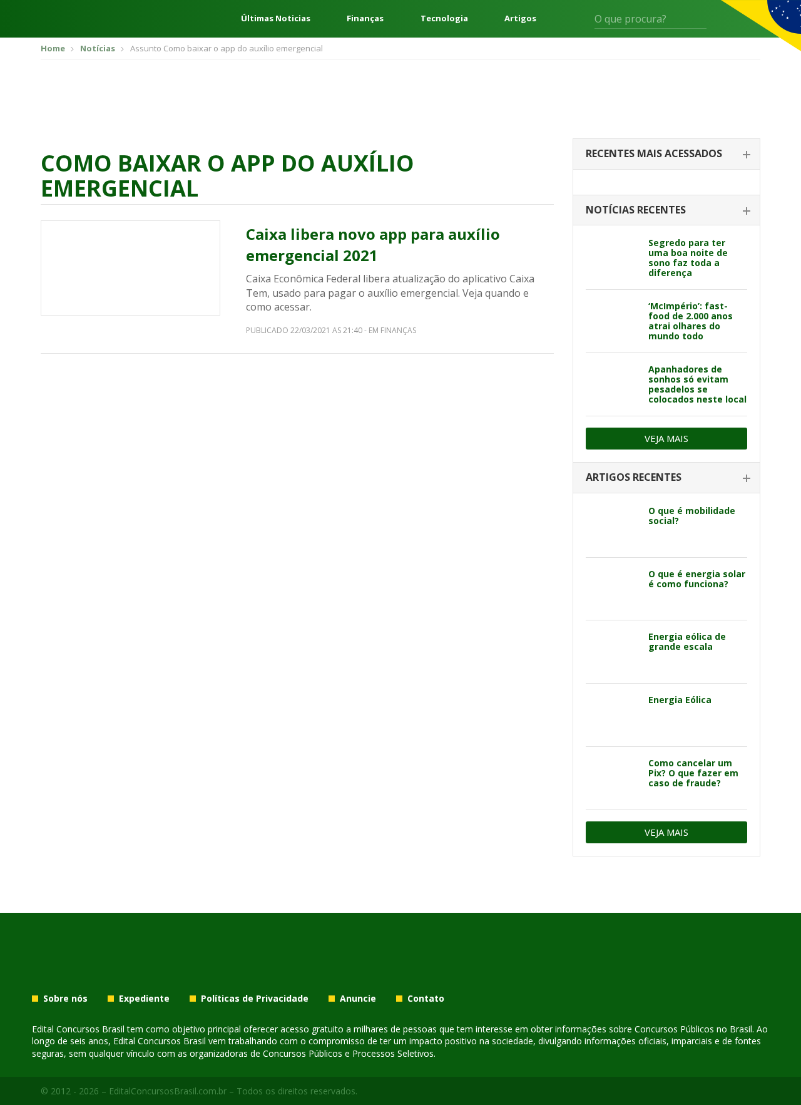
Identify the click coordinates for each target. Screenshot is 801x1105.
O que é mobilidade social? (691, 516)
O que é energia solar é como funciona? (696, 579)
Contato (425, 998)
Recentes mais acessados (654, 153)
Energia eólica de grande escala (687, 641)
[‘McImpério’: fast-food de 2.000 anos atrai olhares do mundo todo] (612, 321)
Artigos (520, 18)
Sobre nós (65, 998)
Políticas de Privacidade (255, 998)
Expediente (144, 998)
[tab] (666, 154)
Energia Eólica (680, 700)
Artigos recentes (633, 477)
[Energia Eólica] (612, 715)
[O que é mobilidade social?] (612, 526)
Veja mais (666, 438)
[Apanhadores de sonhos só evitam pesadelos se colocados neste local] (612, 384)
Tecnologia (444, 18)
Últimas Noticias (275, 18)
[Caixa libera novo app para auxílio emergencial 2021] (130, 268)
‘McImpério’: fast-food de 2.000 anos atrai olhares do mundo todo (690, 321)
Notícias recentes (636, 210)
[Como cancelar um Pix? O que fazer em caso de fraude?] (612, 778)
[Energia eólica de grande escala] (612, 652)
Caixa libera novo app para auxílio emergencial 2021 (373, 244)
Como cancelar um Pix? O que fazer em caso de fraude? (693, 773)
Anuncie (358, 998)
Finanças (365, 18)
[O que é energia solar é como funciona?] (612, 589)
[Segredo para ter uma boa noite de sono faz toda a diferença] (612, 258)
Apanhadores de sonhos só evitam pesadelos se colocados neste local (697, 384)
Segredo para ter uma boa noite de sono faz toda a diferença (688, 258)
